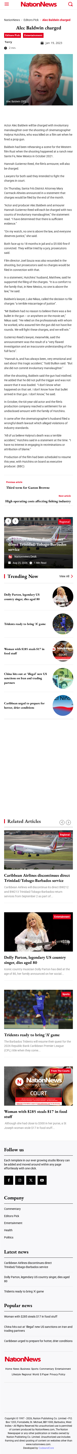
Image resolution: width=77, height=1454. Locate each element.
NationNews (12, 20)
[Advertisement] (38, 761)
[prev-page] (8, 521)
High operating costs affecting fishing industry (38, 501)
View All (64, 576)
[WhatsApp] (39, 111)
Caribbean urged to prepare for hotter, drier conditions (38, 1341)
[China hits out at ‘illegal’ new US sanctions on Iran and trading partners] (63, 678)
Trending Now (22, 576)
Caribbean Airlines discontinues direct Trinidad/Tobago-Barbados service (37, 544)
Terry (8, 42)
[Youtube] (42, 1180)
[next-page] (15, 521)
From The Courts (60, 1070)
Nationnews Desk (25, 556)
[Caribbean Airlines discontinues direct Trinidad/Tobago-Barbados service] (38, 850)
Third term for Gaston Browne (28, 488)
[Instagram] (19, 1180)
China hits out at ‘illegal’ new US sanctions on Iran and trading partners (25, 678)
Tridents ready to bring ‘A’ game (25, 624)
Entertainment (33, 35)
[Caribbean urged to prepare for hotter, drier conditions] (63, 705)
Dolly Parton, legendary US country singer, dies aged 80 (35, 960)
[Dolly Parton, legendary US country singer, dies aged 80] (63, 596)
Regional (64, 521)
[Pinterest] (29, 111)
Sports (66, 994)
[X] (19, 111)
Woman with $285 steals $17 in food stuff (35, 1114)
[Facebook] (9, 111)
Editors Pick (31, 20)
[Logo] (38, 4)
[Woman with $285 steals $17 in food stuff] (63, 651)
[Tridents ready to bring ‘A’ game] (63, 623)
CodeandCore (46, 1448)
